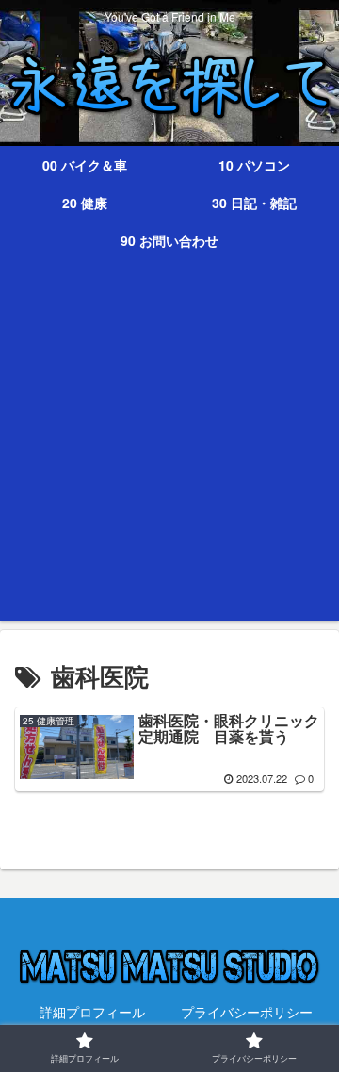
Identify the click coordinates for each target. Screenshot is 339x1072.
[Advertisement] (169, 451)
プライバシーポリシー (247, 1011)
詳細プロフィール (92, 1011)
